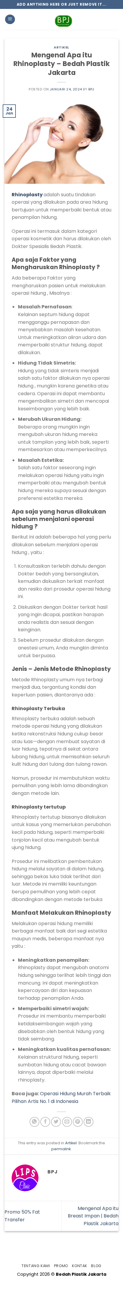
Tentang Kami (35, 1265)
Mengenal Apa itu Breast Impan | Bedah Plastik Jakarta (93, 1216)
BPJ (91, 89)
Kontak (79, 1265)
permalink (61, 1148)
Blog (96, 1265)
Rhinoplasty (27, 194)
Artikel (61, 47)
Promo (61, 1265)
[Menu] (10, 19)
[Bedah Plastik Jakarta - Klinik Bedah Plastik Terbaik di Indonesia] (63, 19)
